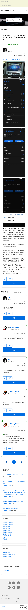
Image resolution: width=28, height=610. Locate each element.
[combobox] (14, 20)
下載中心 (5, 537)
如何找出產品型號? (8, 523)
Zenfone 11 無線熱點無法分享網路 (10, 508)
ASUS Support (6, 570)
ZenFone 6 (4, 29)
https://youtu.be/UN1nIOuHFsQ (11, 60)
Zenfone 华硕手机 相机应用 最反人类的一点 (13, 474)
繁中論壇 (6, 595)
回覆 (14, 283)
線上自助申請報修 (7, 557)
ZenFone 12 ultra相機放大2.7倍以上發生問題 (13, 501)
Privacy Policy (17, 598)
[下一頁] (21, 462)
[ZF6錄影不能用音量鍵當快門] (23, 292)
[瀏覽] (2, 10)
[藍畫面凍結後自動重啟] (25, 292)
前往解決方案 (14, 45)
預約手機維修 (6, 553)
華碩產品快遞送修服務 (9, 555)
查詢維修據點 (6, 527)
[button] (5, 279)
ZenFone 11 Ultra (7, 485)
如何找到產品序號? (8, 525)
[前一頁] (6, 462)
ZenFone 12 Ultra (7, 496)
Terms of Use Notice (6, 598)
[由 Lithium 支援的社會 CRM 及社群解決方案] (23, 607)
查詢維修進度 (6, 529)
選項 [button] (26, 29)
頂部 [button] (4, 606)
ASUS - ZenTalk (9, 10)
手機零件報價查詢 (7, 535)
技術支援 (5, 539)
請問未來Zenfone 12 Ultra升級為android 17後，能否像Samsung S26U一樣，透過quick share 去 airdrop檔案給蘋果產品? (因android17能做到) (14, 492)
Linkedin (18, 581)
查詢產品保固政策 (7, 533)
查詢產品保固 (6, 531)
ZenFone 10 (6, 476)
